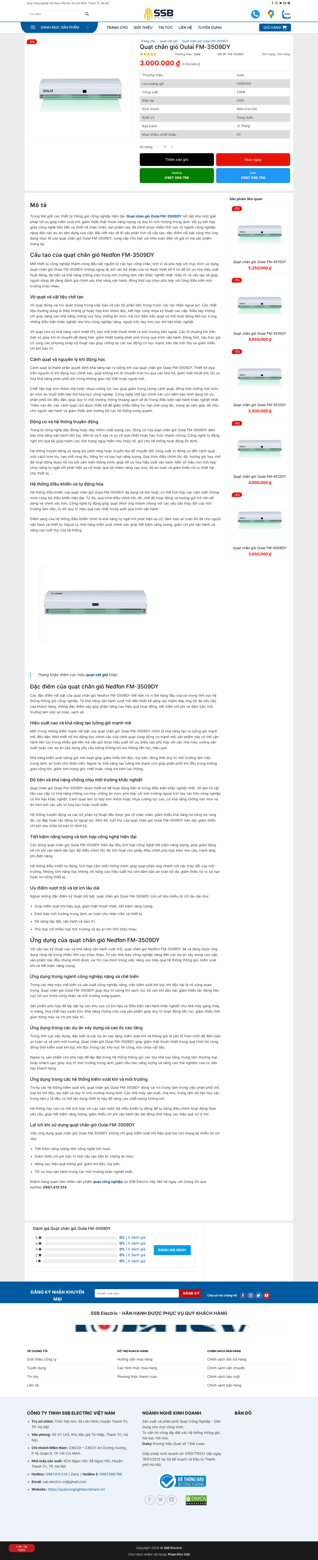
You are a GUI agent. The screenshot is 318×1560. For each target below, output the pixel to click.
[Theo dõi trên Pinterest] (288, 3)
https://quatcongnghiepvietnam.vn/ (76, 1489)
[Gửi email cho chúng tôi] (284, 3)
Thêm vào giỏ (176, 160)
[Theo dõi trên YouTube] (266, 1295)
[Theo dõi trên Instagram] (276, 3)
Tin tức (165, 27)
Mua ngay (253, 160)
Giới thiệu (143, 27)
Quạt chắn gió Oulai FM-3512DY (259, 405)
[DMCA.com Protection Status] (196, 1500)
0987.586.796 (111, 1474)
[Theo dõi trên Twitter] (280, 3)
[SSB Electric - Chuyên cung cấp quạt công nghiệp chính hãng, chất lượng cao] (159, 14)
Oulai (197, 54)
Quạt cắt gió (168, 41)
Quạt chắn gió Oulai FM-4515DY (259, 262)
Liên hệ (185, 27)
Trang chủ (117, 27)
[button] (59, 27)
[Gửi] (87, 14)
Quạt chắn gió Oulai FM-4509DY (259, 548)
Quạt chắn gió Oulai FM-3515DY (259, 333)
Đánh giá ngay (172, 1250)
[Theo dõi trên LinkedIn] (172, 1500)
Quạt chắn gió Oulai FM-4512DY (259, 476)
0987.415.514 (56, 1474)
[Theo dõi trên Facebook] (272, 3)
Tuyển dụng (210, 27)
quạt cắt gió (97, 674)
